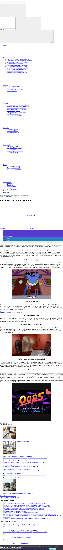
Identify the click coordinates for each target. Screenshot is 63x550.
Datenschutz (6, 190)
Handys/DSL (6, 145)
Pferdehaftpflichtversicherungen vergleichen (32, 509)
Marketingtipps (10, 185)
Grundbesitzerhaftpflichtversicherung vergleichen (19, 60)
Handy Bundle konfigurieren (14, 148)
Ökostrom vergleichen (12, 131)
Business (32, 228)
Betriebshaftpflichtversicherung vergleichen (18, 59)
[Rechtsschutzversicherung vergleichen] (14, 508)
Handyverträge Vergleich (13, 152)
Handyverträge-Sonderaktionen (15, 151)
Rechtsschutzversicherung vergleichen (16, 69)
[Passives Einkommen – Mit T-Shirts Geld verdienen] (7, 530)
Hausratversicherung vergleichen (15, 63)
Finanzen (5, 85)
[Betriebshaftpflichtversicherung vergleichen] (15, 505)
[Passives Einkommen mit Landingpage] (7, 543)
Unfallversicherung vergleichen (15, 115)
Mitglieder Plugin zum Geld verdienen (21, 537)
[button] (8, 236)
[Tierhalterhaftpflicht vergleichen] (12, 512)
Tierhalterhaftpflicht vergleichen (15, 71)
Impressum (6, 192)
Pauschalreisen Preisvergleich (14, 169)
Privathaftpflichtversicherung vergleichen (17, 62)
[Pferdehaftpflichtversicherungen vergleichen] (12, 509)
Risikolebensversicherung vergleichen (16, 112)
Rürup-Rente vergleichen (13, 114)
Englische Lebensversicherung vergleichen (18, 106)
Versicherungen (7, 57)
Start (4, 45)
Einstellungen (52, 549)
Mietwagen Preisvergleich (13, 168)
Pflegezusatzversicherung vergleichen (16, 108)
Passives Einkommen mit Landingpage (21, 543)
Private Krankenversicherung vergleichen (17, 68)
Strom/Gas (6, 128)
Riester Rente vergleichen (13, 111)
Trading (9, 188)
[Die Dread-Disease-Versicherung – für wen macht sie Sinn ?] (11, 506)
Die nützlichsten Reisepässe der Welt (9, 497)
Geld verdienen (7, 182)
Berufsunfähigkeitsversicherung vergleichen (18, 105)
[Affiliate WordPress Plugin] (12, 525)
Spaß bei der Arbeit (12, 189)
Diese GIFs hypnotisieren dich (8, 496)
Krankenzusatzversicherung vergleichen (17, 66)
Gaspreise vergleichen (12, 129)
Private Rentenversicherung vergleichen (17, 109)
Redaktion (2, 228)
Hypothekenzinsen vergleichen (15, 89)
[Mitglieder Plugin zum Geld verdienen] (7, 537)
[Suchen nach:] (8, 29)
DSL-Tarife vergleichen (13, 146)
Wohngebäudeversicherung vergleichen (17, 72)
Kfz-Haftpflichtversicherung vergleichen (17, 65)
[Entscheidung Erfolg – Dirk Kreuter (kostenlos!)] (13, 532)
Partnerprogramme (11, 186)
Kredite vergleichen (12, 91)
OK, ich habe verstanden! (7, 547)
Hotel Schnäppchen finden (13, 166)
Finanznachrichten (11, 88)
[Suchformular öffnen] (13, 10)
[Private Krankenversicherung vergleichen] (14, 518)
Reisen (5, 165)
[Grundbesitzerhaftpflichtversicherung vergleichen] (16, 514)
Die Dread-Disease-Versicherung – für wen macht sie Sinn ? (35, 506)
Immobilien (9, 183)
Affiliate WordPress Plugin (29, 525)
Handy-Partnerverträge (12, 149)
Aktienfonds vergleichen (13, 86)
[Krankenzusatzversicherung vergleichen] (14, 503)
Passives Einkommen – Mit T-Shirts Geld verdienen (24, 530)
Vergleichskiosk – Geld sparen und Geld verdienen (13, 2)
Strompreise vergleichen (13, 132)
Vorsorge (5, 103)
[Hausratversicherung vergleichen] (6, 511)
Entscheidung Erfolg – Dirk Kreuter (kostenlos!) (35, 532)
